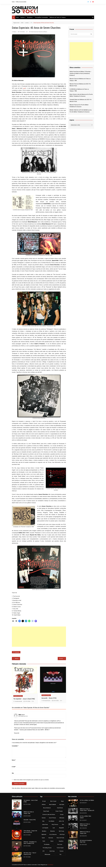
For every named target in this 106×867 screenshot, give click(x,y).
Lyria (54, 827)
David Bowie (60, 807)
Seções (22, 17)
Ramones (51, 837)
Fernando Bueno (46, 700)
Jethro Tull (61, 821)
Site (13, 773)
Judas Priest (45, 824)
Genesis (44, 817)
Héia (43, 821)
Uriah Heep (52, 851)
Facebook (86, 2)
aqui (24, 88)
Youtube (93, 2)
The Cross (59, 844)
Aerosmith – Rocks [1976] (49, 698)
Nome (14, 760)
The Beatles (46, 844)
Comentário (15, 746)
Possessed (16, 652)
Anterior (17, 658)
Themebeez (50, 864)
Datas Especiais (34, 31)
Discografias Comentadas (41, 17)
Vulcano (61, 851)
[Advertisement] (39, 636)
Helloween (61, 817)
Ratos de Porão (60, 837)
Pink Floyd (62, 834)
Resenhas (29, 17)
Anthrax (44, 804)
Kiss (63, 824)
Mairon (14, 31)
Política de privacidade (21, 1)
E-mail (14, 766)
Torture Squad (60, 847)
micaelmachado (18, 701)
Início (17, 17)
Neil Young (61, 831)
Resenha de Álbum (43, 31)
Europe (61, 814)
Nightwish (44, 834)
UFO (43, 851)
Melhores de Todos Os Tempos (58, 17)
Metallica (44, 831)
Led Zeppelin (45, 827)
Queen (43, 837)
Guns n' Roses (52, 817)
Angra (62, 801)
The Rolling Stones (47, 847)
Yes (60, 854)
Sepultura (61, 841)
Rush (44, 841)
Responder (16, 733)
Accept (44, 801)
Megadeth (61, 827)
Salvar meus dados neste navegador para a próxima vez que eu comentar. (31, 779)
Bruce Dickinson (47, 807)
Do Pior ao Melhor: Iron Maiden (87, 800)
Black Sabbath (52, 804)
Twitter (88, 2)
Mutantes (52, 831)
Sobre (13, 1)
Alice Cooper (53, 801)
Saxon (51, 841)
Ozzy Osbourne (53, 834)
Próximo (61, 658)
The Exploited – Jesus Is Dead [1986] (24, 699)
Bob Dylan (61, 804)
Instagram (90, 2)
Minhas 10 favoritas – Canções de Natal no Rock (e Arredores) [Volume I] (80, 73)
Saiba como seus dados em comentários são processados (50, 788)
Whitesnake (47, 854)
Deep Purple (46, 811)
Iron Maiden (51, 821)
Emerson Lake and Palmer (49, 814)
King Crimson (55, 824)
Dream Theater (59, 811)
